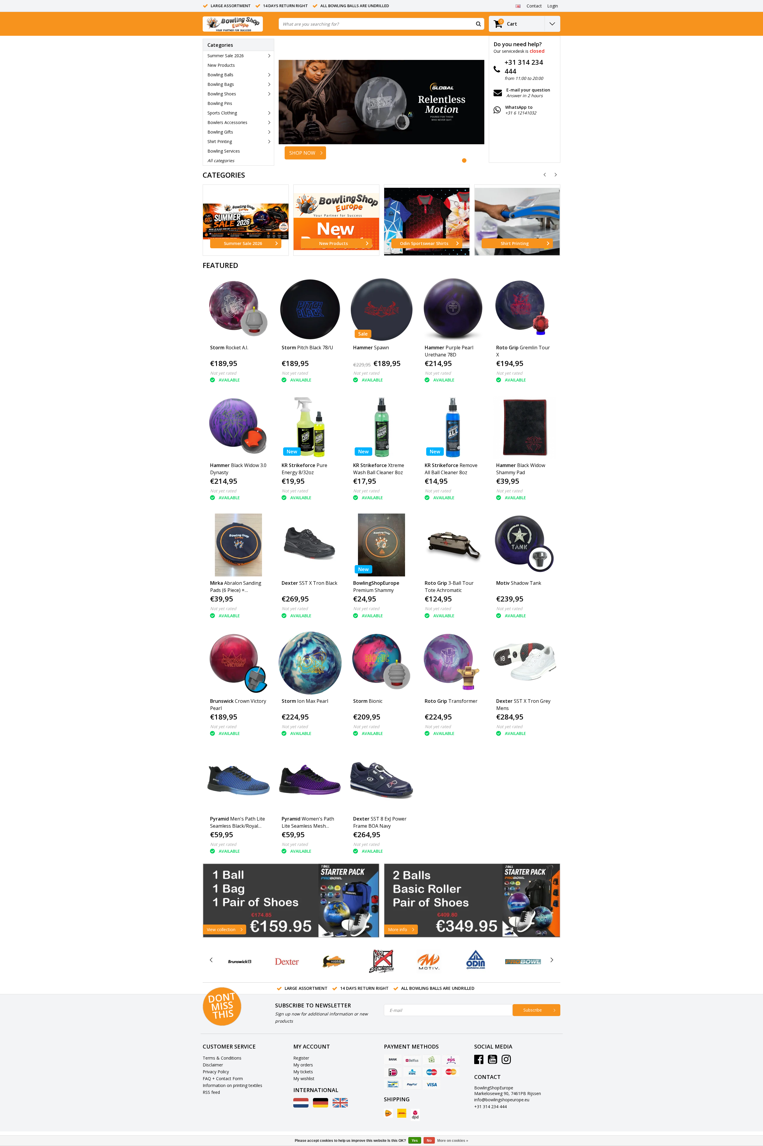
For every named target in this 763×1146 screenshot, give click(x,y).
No (429, 1141)
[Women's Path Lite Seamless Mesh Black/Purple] (310, 780)
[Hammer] (334, 961)
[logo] (233, 24)
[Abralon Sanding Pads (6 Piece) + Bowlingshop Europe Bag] (238, 545)
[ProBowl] (523, 961)
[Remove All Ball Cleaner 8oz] (453, 427)
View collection (221, 929)
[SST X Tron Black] (310, 545)
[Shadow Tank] (524, 545)
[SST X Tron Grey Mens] (524, 663)
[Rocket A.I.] (238, 309)
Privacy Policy (216, 1071)
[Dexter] (287, 961)
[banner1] (291, 900)
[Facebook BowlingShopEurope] (478, 1061)
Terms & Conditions (222, 1058)
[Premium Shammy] (381, 545)
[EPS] (451, 1059)
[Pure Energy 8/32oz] (310, 427)
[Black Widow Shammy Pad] (524, 427)
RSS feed (211, 1092)
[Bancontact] (393, 1084)
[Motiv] (428, 961)
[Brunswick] (240, 961)
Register (301, 1058)
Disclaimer (213, 1065)
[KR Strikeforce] (381, 961)
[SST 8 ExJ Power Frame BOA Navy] (381, 780)
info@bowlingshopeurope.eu (501, 1099)
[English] (518, 5)
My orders (303, 1065)
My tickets (303, 1071)
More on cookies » (452, 1141)
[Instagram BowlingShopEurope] (506, 1061)
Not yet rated (223, 373)
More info (397, 929)
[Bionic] (381, 663)
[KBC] (412, 1072)
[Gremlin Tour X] (524, 309)
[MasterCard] (451, 1072)
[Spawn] (381, 309)
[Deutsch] (320, 1106)
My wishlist (303, 1078)
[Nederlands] (300, 1106)
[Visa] (432, 1084)
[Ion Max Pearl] (310, 663)
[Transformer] (453, 663)
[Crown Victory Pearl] (238, 663)
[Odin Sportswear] (476, 961)
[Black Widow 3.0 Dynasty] (238, 427)
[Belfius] (412, 1059)
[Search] (478, 24)
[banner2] (472, 900)
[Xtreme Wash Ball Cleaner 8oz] (381, 427)
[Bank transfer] (393, 1059)
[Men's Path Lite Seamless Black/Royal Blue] (238, 780)
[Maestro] (432, 1072)
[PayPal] (412, 1084)
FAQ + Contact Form (223, 1078)
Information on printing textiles (232, 1085)
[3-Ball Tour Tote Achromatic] (453, 545)
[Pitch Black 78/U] (310, 309)
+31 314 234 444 (490, 1106)
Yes (415, 1141)
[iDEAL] (393, 1072)
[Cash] (432, 1059)
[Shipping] (388, 1113)
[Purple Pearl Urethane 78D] (453, 309)
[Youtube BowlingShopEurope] (492, 1061)
